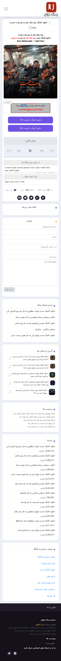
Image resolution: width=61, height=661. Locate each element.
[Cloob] (19, 198)
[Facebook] (43, 198)
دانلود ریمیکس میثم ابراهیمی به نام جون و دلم (35, 465)
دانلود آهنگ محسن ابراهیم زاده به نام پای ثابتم (35, 455)
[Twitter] (25, 198)
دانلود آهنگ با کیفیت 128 (30, 120)
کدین (38, 624)
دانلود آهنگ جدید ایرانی (46, 416)
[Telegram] (31, 198)
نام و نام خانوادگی (49, 226)
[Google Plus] (37, 198)
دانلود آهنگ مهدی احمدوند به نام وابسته (38, 502)
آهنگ (53, 413)
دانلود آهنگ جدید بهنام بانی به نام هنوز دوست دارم (33, 474)
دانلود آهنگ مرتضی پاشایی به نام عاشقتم (37, 493)
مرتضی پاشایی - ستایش (45, 329)
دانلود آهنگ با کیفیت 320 (30, 128)
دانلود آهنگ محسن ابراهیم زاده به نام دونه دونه (35, 483)
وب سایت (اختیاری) (49, 246)
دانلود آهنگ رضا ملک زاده (28, 416)
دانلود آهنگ (30, 413)
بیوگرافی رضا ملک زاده (43, 413)
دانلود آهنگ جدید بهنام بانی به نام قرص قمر (36, 530)
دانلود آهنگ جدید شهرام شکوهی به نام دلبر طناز (34, 511)
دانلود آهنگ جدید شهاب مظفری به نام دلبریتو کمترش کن (31, 446)
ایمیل (54, 236)
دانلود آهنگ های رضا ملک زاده (44, 420)
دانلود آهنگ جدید (19, 413)
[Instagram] (15, 653)
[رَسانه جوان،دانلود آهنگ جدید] (52, 8)
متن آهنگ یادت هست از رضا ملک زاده (41, 426)
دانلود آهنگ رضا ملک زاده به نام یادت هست (28, 22)
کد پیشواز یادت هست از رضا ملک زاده (41, 423)
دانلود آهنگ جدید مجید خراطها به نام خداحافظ (35, 521)
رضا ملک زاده (28, 420)
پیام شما (53, 257)
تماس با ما (51, 607)
